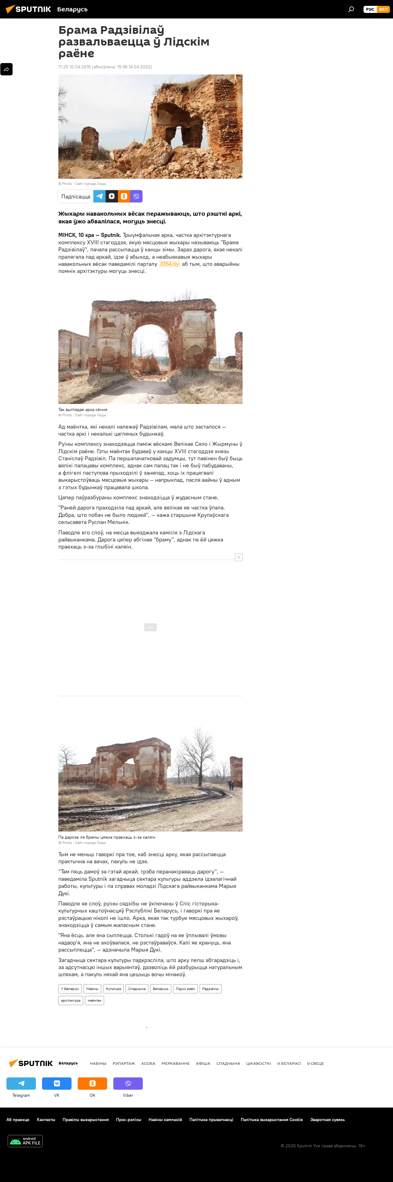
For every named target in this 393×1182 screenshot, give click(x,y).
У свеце (315, 1063)
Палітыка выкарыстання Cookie (272, 1119)
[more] (6, 69)
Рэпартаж (124, 1063)
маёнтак (94, 1000)
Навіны (92, 988)
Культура (113, 988)
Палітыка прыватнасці (211, 1119)
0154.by (169, 263)
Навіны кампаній (165, 1119)
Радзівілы (210, 988)
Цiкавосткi (258, 1063)
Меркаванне (175, 1063)
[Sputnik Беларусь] (30, 14)
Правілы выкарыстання (86, 1119)
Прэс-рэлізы (128, 1119)
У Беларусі (70, 988)
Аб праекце (17, 1119)
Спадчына (137, 988)
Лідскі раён (185, 988)
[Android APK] (25, 1142)
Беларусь (161, 988)
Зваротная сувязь (327, 1119)
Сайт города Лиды (90, 183)
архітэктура (70, 1000)
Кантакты (46, 1119)
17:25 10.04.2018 (74, 67)
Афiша (203, 1063)
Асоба (148, 1063)
